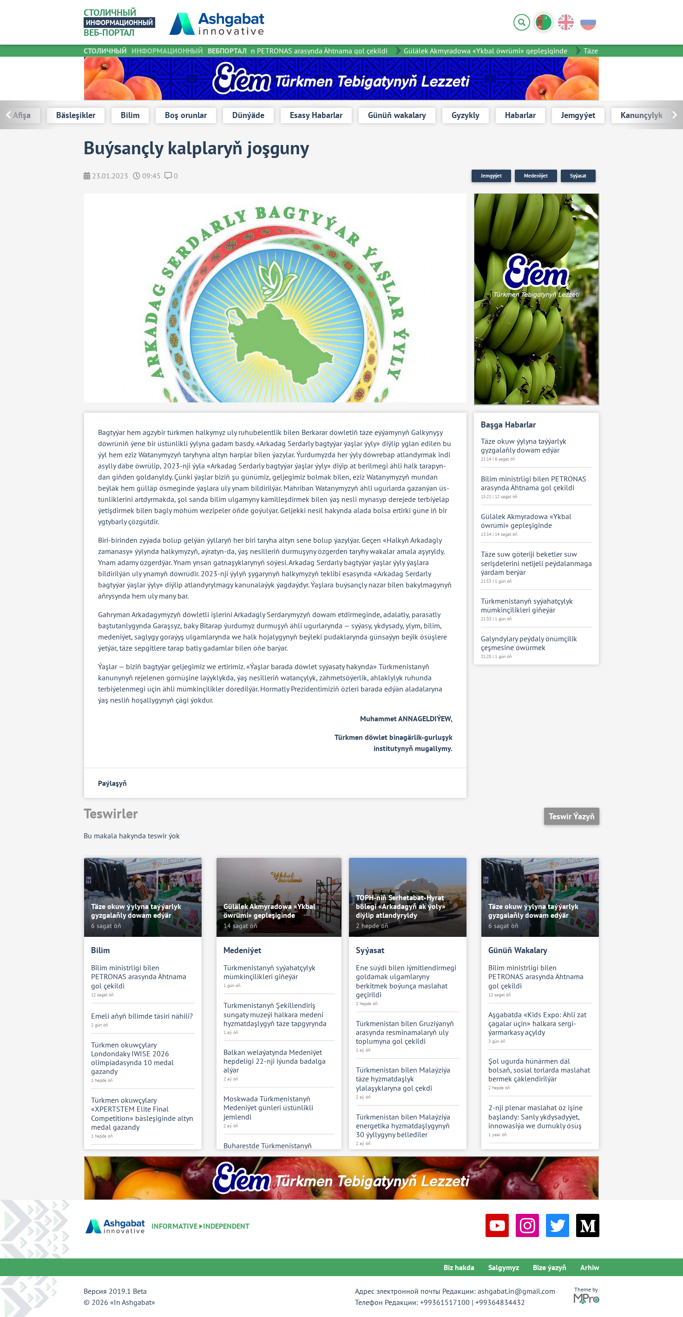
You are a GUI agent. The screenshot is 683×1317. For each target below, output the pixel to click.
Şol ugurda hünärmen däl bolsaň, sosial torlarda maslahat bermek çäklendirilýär (539, 1070)
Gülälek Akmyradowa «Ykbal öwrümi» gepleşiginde (472, 50)
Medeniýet (536, 175)
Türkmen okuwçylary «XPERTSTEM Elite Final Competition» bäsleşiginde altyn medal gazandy (142, 1114)
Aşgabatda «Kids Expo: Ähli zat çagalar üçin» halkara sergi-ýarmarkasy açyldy (537, 1023)
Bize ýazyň (549, 1267)
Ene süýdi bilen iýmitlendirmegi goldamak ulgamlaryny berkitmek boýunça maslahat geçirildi (406, 981)
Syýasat (578, 175)
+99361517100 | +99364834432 (472, 1302)
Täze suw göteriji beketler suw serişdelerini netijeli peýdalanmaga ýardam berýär (536, 563)
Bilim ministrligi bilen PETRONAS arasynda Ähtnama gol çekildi (273, 50)
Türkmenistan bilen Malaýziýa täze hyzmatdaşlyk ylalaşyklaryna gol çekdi (403, 1079)
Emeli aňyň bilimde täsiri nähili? (142, 1016)
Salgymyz (503, 1267)
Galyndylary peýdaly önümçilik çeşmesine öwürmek (529, 643)
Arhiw (589, 1267)
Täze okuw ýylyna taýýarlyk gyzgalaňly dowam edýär (523, 445)
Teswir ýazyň (572, 816)
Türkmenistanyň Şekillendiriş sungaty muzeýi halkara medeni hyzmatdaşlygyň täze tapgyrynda (275, 1014)
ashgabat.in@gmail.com (516, 1291)
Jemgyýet (491, 175)
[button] (654, 114)
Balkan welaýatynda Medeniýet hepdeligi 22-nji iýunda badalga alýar (274, 1061)
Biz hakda (459, 1267)
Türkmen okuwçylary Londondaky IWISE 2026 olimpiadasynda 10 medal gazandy (132, 1058)
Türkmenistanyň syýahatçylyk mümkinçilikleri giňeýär (527, 605)
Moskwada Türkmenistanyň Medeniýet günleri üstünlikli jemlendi (268, 1107)
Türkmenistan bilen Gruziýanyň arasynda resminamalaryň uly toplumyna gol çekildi (405, 1032)
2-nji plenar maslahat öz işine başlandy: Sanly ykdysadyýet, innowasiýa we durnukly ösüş (535, 1116)
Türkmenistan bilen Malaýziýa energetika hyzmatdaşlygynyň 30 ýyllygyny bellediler (403, 1126)
